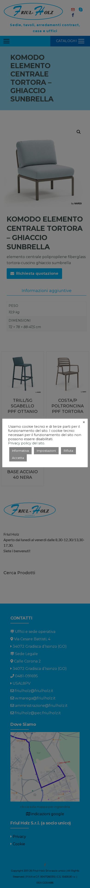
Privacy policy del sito (26, 443)
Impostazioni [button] (46, 450)
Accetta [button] (18, 458)
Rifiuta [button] (68, 450)
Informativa (20, 450)
